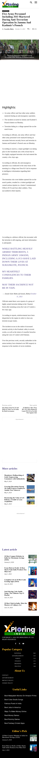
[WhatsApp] (26, 34)
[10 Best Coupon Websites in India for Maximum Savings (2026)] (32, 559)
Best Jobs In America (12, 707)
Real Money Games (11, 715)
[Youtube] (23, 643)
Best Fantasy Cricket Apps (14, 723)
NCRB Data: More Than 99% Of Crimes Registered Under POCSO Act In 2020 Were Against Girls (29, 410)
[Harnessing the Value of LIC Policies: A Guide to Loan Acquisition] (31, 500)
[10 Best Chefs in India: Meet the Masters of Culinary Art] (32, 606)
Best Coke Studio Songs (13, 700)
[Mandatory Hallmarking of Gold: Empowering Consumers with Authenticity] (31, 478)
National (6, 11)
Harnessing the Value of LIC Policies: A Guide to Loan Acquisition (14, 499)
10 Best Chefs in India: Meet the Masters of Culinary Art (15, 604)
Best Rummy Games (12, 719)
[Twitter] (16, 34)
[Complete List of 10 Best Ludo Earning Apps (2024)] (32, 582)
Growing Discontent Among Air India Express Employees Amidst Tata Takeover (14, 488)
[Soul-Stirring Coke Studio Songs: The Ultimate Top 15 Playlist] (32, 594)
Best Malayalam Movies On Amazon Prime (20, 696)
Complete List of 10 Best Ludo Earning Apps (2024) (15, 580)
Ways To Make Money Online (15, 711)
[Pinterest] (21, 34)
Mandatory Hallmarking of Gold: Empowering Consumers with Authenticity (14, 477)
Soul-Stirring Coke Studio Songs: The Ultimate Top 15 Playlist (14, 593)
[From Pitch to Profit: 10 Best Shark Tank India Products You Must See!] (32, 571)
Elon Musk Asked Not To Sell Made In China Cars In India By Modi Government (10, 409)
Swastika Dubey (9, 29)
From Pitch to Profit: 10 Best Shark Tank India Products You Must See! (15, 569)
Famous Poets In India (12, 703)
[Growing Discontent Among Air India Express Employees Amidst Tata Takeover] (31, 489)
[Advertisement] (19, 82)
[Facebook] (11, 34)
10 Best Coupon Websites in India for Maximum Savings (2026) (14, 558)
